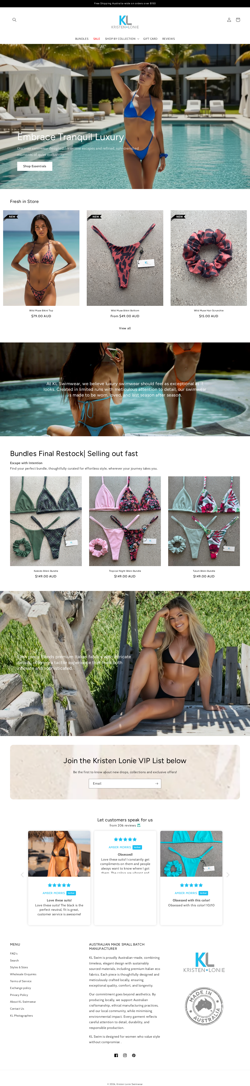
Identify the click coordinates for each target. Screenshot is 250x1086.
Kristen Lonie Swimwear (130, 1084)
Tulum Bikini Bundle (204, 571)
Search (14, 960)
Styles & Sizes (19, 967)
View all (125, 328)
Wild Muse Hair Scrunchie (208, 310)
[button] (14, 19)
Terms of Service (21, 981)
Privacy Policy (19, 995)
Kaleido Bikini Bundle (46, 571)
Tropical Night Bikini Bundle (125, 571)
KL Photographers (21, 1015)
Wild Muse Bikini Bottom (125, 310)
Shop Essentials (34, 166)
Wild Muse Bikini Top (41, 310)
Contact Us (17, 1008)
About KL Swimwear (23, 1001)
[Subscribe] (156, 783)
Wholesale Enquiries (23, 974)
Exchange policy (20, 988)
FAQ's (13, 953)
